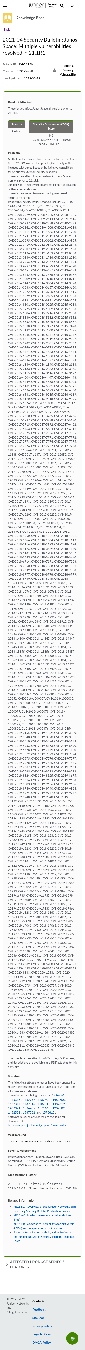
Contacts (38, 1301)
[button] (72, 1338)
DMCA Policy (41, 1342)
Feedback (39, 1309)
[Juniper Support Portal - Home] (42, 5)
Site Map (38, 1317)
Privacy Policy (42, 1326)
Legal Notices (41, 1334)
